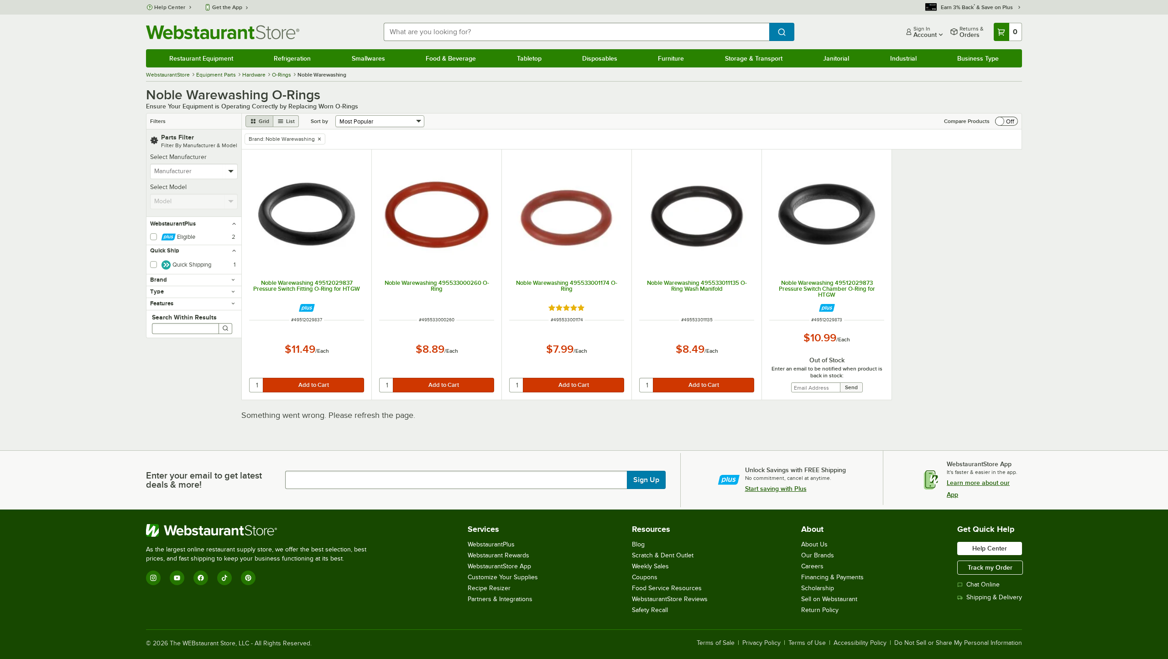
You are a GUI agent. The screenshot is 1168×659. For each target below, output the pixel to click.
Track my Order (990, 567)
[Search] (225, 328)
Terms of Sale (716, 643)
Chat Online (983, 584)
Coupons (644, 577)
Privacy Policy (761, 643)
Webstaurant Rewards (498, 555)
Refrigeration (292, 58)
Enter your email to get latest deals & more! (204, 480)
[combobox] (576, 32)
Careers (812, 566)
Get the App (227, 7)
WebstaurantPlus (491, 544)
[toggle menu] (231, 171)
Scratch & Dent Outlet (663, 555)
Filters (158, 121)
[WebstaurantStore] (260, 530)
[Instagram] (153, 578)
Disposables (599, 58)
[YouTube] (177, 578)
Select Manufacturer (178, 157)
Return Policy (820, 610)
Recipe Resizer (489, 588)
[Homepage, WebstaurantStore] (222, 32)
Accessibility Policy (860, 643)
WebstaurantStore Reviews (670, 599)
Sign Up (646, 480)
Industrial (903, 58)
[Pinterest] (248, 578)
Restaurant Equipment (201, 58)
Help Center (170, 7)
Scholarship (817, 588)
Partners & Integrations (500, 599)
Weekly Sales (650, 566)
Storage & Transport (753, 58)
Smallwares (368, 58)
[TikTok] (224, 578)
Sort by (319, 121)
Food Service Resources (667, 588)
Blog (638, 544)
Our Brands (817, 555)
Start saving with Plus (776, 488)
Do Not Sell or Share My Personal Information (958, 643)
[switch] (1006, 121)
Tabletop (529, 58)
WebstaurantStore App (499, 566)
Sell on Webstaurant (829, 599)
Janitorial (836, 58)
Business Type (978, 58)
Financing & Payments (832, 577)
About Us (814, 544)
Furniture (671, 58)
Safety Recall (650, 610)
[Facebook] (200, 578)
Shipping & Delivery (994, 597)
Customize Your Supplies (503, 577)
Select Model (168, 187)
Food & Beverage (451, 58)
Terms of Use (807, 643)
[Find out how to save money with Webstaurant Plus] (307, 308)
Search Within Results (184, 317)
